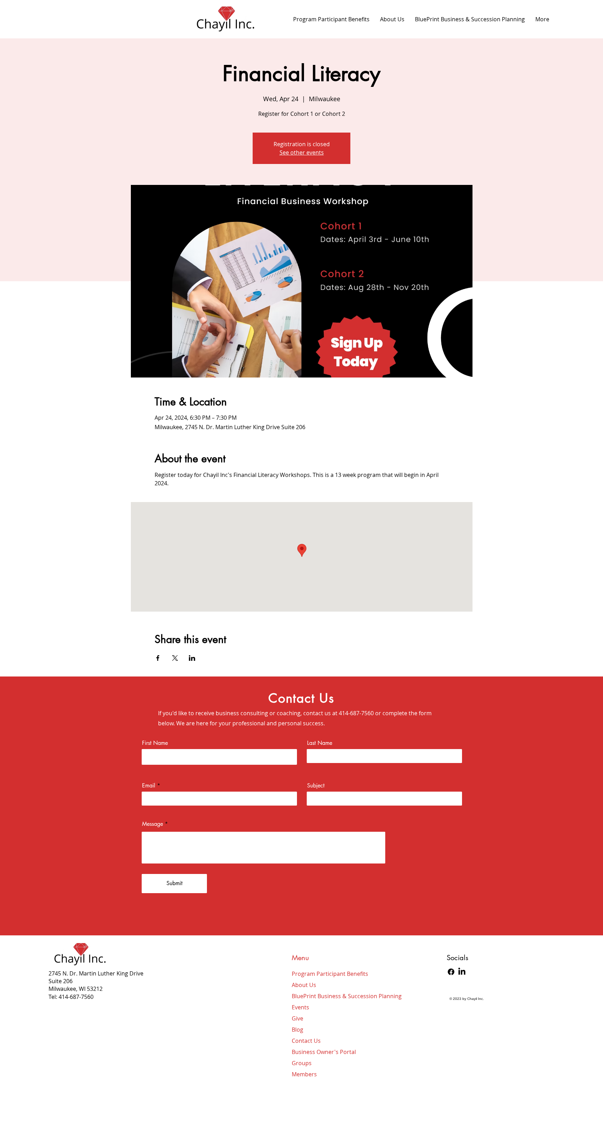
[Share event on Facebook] (158, 658)
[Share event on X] (175, 658)
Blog (297, 1029)
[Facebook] (451, 971)
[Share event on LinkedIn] (192, 658)
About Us (304, 985)
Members (304, 1074)
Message (152, 824)
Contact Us (306, 1041)
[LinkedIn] (461, 971)
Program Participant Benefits (324, 974)
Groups (302, 1063)
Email (148, 785)
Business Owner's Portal (324, 1052)
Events (300, 1007)
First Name (155, 743)
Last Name (319, 743)
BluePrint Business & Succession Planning (324, 996)
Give (297, 1018)
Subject (316, 785)
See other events (302, 152)
